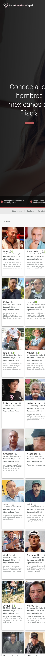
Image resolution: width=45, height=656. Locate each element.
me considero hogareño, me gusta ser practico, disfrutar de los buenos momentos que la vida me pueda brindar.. (12, 467)
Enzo (6, 352)
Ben (5, 251)
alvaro (6, 504)
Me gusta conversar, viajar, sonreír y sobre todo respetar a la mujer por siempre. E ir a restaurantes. (12, 619)
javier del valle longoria (34, 403)
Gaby (6, 302)
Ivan (29, 302)
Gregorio (8, 453)
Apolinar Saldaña (34, 555)
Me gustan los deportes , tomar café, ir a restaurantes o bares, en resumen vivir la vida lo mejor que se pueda (12, 568)
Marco (30, 605)
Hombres (30, 211)
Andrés (7, 555)
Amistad (41, 211)
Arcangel (32, 453)
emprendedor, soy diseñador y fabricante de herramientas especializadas (12, 517)
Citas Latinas (17, 211)
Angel (6, 605)
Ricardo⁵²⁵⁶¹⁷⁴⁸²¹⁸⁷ (33, 251)
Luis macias (10, 403)
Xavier (30, 352)
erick (29, 504)
